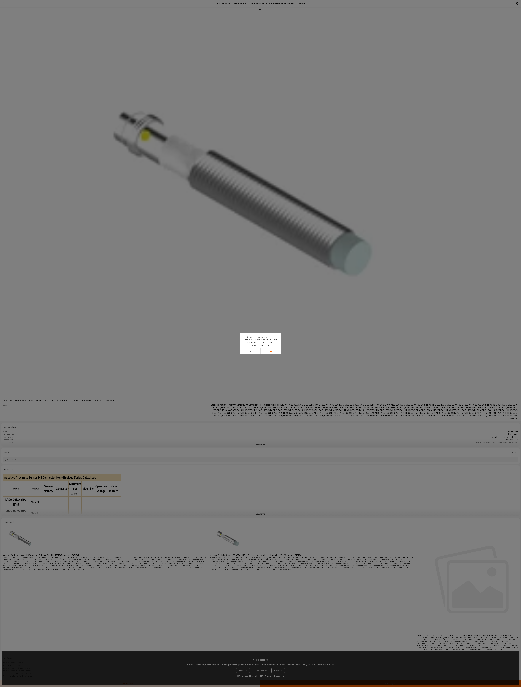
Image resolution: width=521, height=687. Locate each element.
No (250, 351)
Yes (270, 351)
